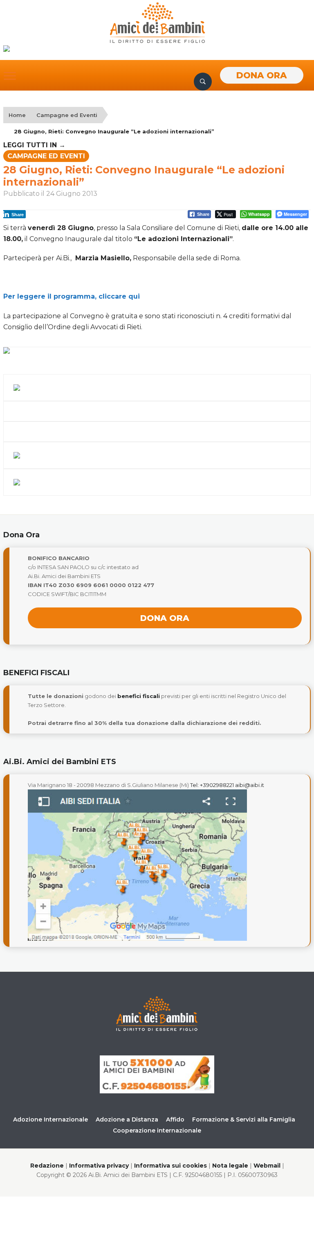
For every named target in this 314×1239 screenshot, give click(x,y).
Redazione (47, 1165)
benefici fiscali (138, 696)
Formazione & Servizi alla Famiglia (243, 1119)
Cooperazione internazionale (157, 1130)
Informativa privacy (99, 1165)
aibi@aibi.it (249, 785)
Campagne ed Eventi (66, 115)
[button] (10, 76)
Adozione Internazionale (50, 1119)
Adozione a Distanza (127, 1119)
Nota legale (230, 1165)
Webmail (266, 1165)
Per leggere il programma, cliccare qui (71, 296)
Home (17, 115)
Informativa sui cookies (170, 1165)
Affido (175, 1119)
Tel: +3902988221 (212, 785)
